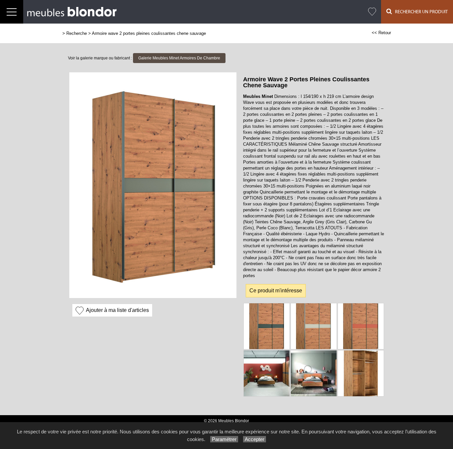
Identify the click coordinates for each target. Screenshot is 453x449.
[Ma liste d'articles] (372, 12)
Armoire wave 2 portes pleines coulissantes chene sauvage (149, 33)
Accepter (254, 439)
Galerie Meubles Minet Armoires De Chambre (179, 58)
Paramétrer (224, 439)
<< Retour (381, 32)
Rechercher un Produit (420, 12)
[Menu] (11, 12)
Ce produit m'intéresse (275, 290)
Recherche (76, 33)
